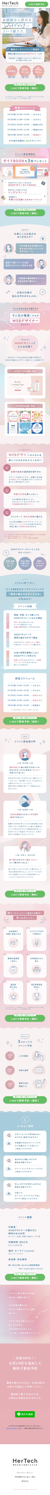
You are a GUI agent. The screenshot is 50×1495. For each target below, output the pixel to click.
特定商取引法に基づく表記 (25, 1477)
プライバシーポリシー (12, 1429)
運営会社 (25, 1482)
